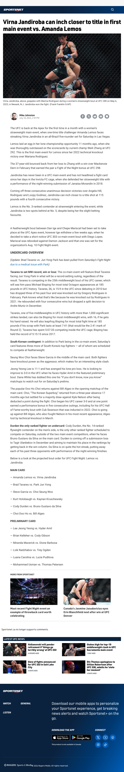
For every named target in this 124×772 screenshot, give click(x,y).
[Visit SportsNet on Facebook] (113, 737)
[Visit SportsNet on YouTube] (105, 737)
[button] (112, 9)
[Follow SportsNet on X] (98, 737)
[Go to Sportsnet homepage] (13, 10)
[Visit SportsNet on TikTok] (105, 744)
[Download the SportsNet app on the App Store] (61, 737)
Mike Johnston (27, 115)
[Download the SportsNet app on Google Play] (80, 737)
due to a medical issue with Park (29, 264)
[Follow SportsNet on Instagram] (98, 744)
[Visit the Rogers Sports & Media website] (18, 765)
